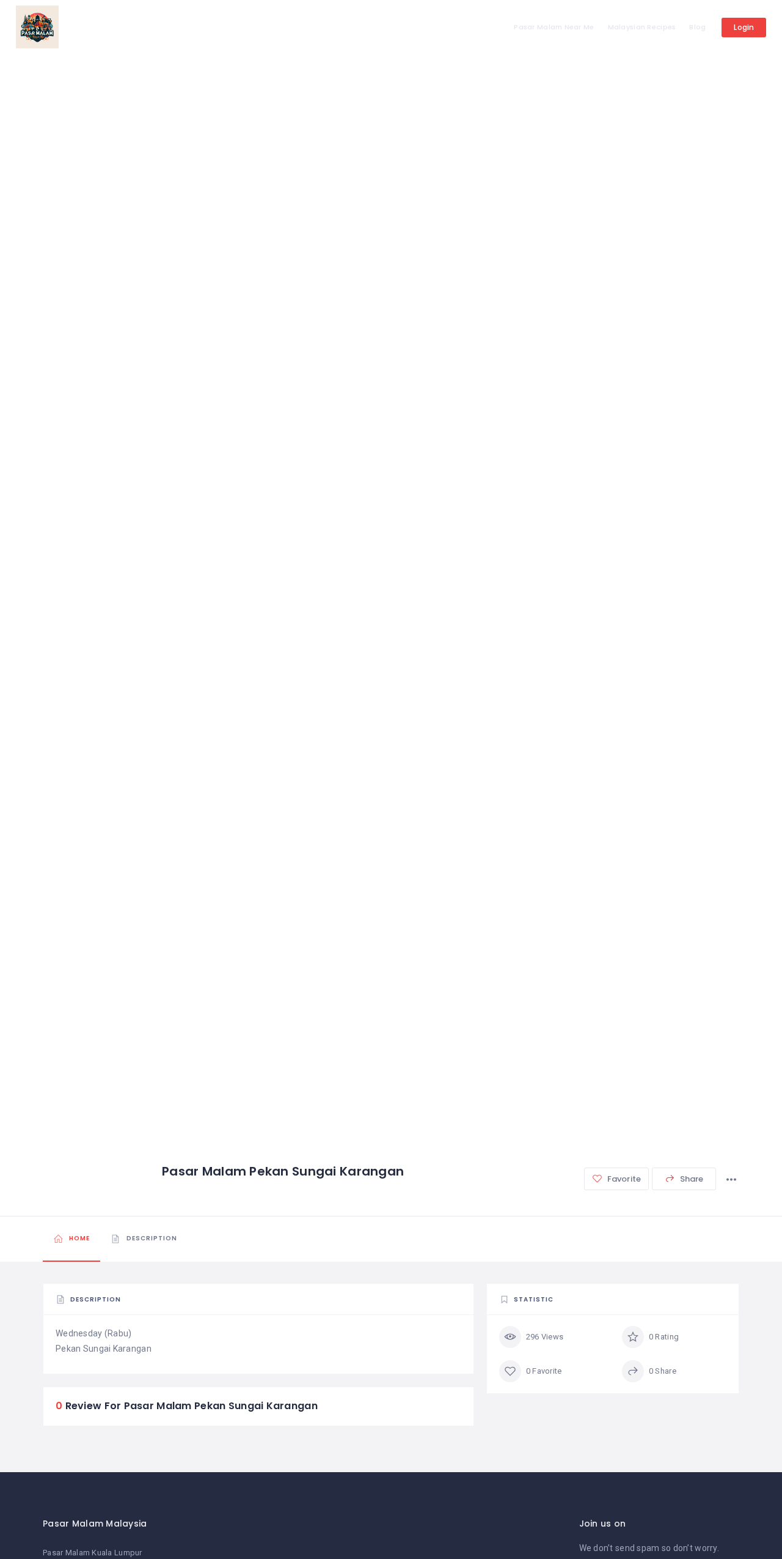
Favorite (623, 1179)
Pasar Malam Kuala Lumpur (92, 1552)
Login (744, 27)
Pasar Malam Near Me (554, 27)
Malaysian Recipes (642, 27)
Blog (697, 27)
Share (691, 1179)
